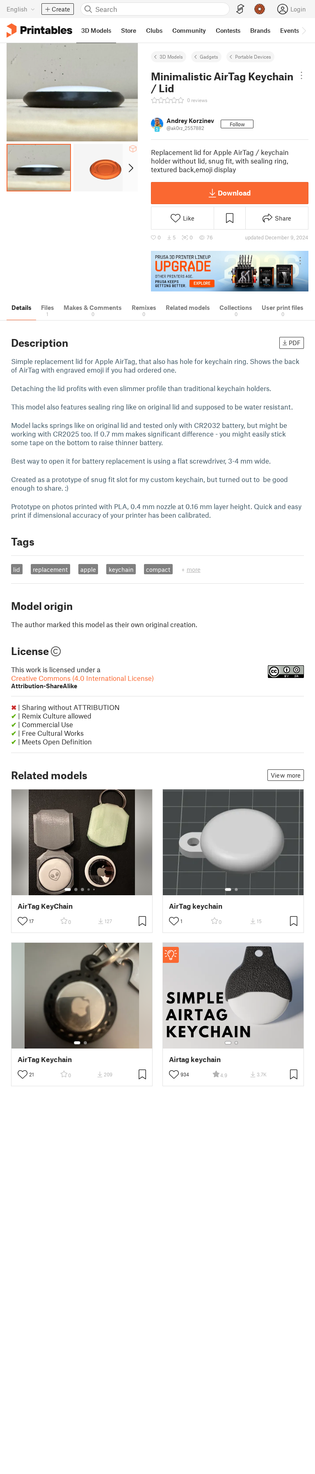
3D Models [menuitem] (96, 30)
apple (88, 569)
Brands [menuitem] (260, 30)
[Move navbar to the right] (303, 30)
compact (158, 569)
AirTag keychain (195, 906)
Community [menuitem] (189, 30)
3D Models (171, 56)
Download (234, 193)
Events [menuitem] (289, 30)
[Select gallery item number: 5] (94, 889)
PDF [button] (295, 342)
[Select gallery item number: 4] (89, 889)
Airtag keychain (195, 1059)
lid (16, 569)
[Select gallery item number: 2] (76, 889)
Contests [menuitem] (228, 30)
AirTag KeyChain (45, 906)
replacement (50, 569)
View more (286, 775)
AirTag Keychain (45, 1059)
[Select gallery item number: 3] (82, 889)
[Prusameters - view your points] (259, 9)
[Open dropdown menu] (301, 75)
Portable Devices (253, 56)
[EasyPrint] (240, 9)
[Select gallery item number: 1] (67, 889)
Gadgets (209, 56)
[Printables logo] (39, 30)
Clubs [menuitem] (154, 30)
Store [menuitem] (128, 30)
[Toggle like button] (22, 921)
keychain (121, 569)
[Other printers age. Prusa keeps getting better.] (229, 271)
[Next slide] (130, 167)
